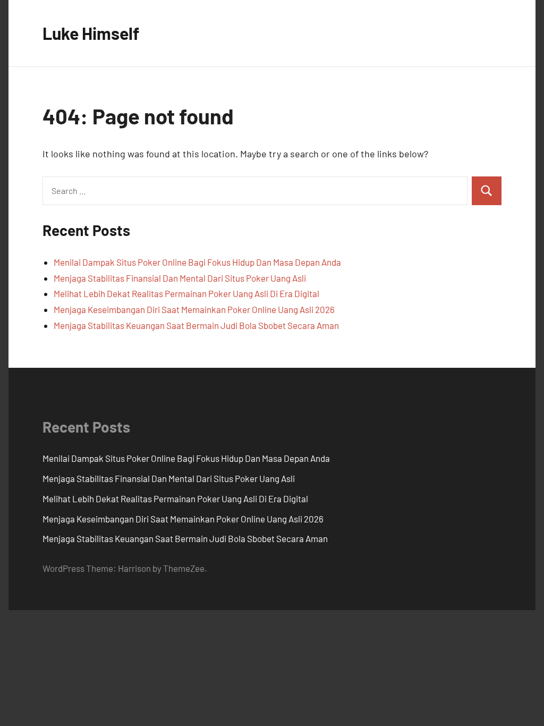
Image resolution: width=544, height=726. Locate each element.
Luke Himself (90, 33)
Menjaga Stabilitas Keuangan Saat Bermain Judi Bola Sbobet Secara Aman (196, 325)
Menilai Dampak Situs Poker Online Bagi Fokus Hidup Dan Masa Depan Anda (197, 262)
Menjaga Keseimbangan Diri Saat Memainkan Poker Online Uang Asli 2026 (194, 309)
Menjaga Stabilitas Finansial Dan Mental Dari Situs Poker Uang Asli (180, 278)
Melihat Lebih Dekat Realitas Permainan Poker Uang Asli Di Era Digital (186, 293)
